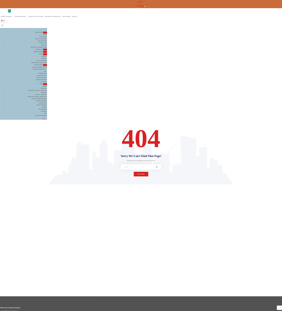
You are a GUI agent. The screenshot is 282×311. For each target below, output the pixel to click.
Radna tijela (44, 58)
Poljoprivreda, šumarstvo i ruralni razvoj (37, 90)
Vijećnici (41, 54)
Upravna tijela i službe (42, 75)
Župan (45, 71)
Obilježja (45, 34)
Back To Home (141, 174)
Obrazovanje (44, 45)
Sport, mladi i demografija (41, 115)
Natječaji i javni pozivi (35, 16)
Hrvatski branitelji (43, 109)
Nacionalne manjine (42, 40)
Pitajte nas (44, 118)
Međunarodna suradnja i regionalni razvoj (37, 96)
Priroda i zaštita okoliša (41, 100)
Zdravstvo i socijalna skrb (41, 38)
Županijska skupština (38, 51)
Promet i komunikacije (42, 105)
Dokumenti (44, 56)
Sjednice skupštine (39, 64)
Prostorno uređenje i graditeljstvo (39, 98)
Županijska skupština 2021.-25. (40, 69)
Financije (45, 86)
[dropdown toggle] (45, 33)
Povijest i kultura (43, 42)
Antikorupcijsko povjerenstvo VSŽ (39, 62)
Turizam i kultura (43, 102)
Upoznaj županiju (6, 16)
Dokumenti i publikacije (53, 16)
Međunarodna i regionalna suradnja (39, 47)
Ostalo (45, 113)
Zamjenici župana (43, 73)
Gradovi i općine (43, 36)
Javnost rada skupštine (42, 60)
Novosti (74, 16)
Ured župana (44, 111)
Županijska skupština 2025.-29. (40, 67)
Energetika (44, 107)
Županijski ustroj (20, 16)
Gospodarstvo (44, 88)
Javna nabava (66, 16)
